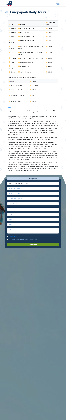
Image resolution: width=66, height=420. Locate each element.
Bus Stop (11, 181)
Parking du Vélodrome (27, 40)
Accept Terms (13, 236)
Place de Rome (24, 66)
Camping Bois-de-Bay (27, 28)
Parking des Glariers (26, 62)
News (9, 107)
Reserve (31, 244)
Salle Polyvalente (25, 72)
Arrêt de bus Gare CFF (27, 36)
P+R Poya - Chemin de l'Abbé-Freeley (31, 58)
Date (10, 206)
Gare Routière (24, 32)
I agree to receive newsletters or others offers (22, 239)
